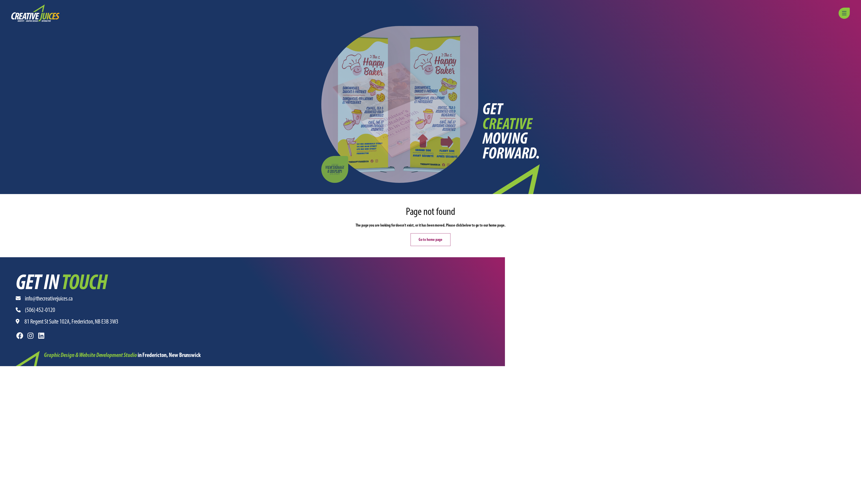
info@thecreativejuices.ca (49, 298)
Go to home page (431, 239)
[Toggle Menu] (845, 13)
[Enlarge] (34, 356)
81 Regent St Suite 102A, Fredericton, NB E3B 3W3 (71, 321)
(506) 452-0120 (40, 309)
